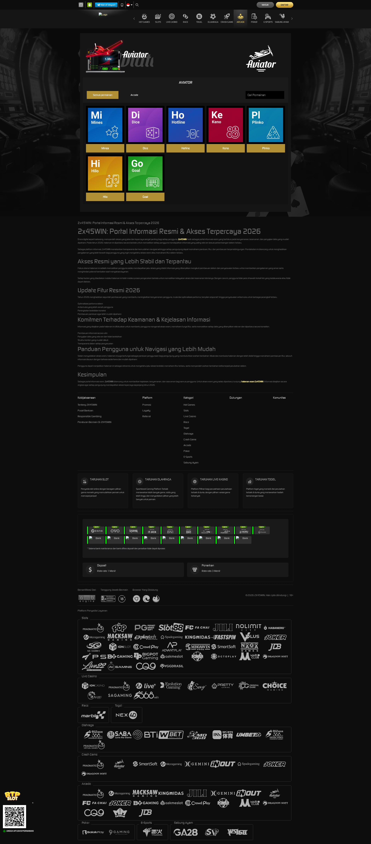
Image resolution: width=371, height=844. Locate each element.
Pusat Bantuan (85, 410)
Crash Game (227, 22)
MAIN (108, 125)
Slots (158, 22)
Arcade (240, 22)
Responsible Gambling (89, 416)
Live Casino (171, 22)
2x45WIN (182, 239)
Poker (254, 22)
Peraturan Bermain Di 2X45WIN (94, 422)
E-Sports (268, 22)
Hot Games (144, 22)
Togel (199, 22)
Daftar (284, 4)
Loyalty (146, 410)
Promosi (146, 404)
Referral (146, 416)
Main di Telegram (108, 4)
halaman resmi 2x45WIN (252, 381)
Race (185, 22)
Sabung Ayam (282, 22)
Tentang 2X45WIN (87, 404)
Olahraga (213, 22)
